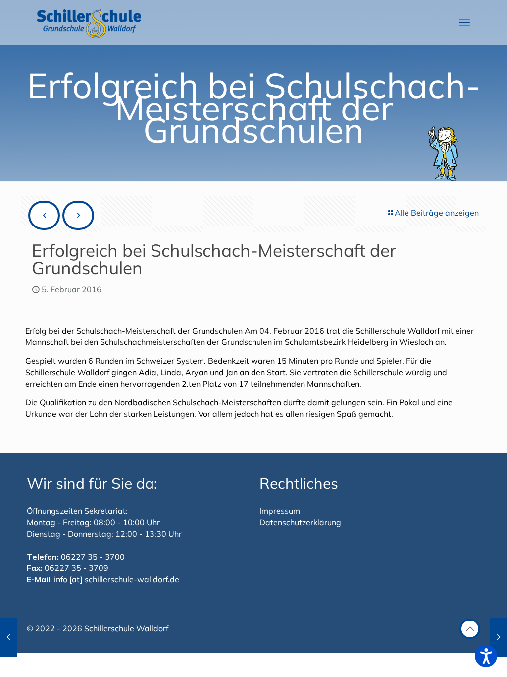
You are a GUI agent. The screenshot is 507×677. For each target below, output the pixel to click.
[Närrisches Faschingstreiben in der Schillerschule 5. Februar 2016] (498, 637)
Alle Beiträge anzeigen (437, 213)
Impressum (279, 511)
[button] (486, 656)
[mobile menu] (464, 22)
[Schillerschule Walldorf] (89, 22)
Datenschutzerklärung (300, 522)
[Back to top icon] (469, 629)
